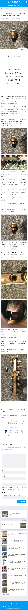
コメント (4, 453)
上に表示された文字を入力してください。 (12, 495)
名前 (3, 470)
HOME (15, 603)
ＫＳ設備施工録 (14, 2)
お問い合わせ (17, 5)
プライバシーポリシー (21, 606)
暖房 (9, 436)
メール (4, 476)
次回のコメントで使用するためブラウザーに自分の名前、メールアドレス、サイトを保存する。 (14, 488)
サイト (3, 482)
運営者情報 (10, 5)
